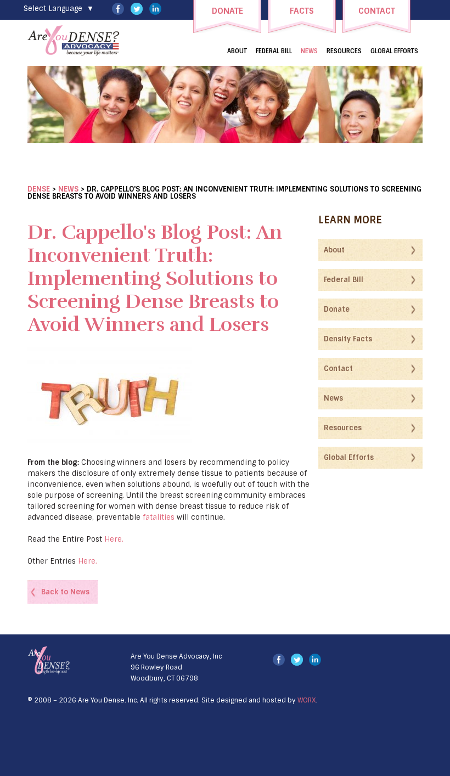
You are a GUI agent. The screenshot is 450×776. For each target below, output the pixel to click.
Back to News (65, 592)
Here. (116, 539)
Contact (338, 368)
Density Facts (348, 339)
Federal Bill (274, 51)
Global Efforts (394, 51)
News (309, 51)
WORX (306, 700)
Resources (344, 51)
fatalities (159, 517)
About (237, 51)
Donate (337, 309)
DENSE (38, 189)
